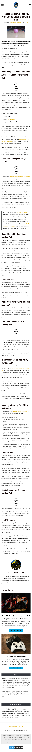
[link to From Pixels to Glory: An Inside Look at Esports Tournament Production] (16, 603)
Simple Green (11, 119)
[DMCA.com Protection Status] (16, 748)
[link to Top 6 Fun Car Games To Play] (16, 644)
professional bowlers (22, 212)
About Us (20, 726)
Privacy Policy (13, 726)
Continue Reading (16, 630)
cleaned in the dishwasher (20, 411)
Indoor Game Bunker (15, 22)
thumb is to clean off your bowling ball (20, 176)
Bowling (26, 22)
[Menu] (2, 5)
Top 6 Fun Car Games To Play (16, 657)
